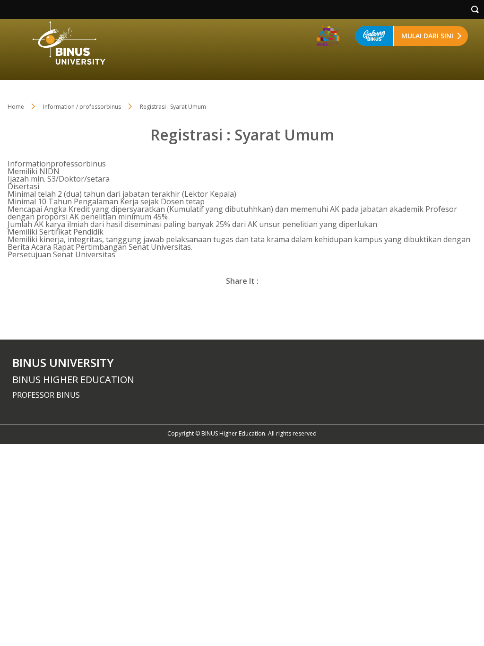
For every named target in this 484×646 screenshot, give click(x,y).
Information (29, 163)
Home (16, 107)
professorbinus (78, 163)
